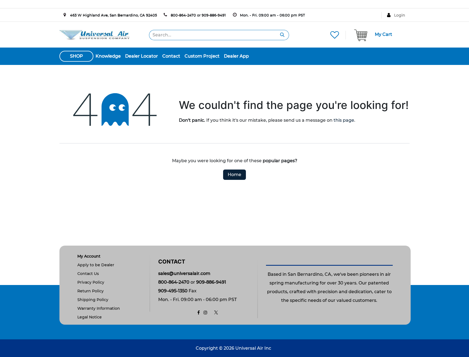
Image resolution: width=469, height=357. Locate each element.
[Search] (282, 35)
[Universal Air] (94, 35)
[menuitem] (108, 56)
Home (234, 174)
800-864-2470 (183, 15)
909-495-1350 (173, 290)
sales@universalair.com (184, 273)
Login (399, 15)
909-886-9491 (214, 15)
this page (344, 120)
